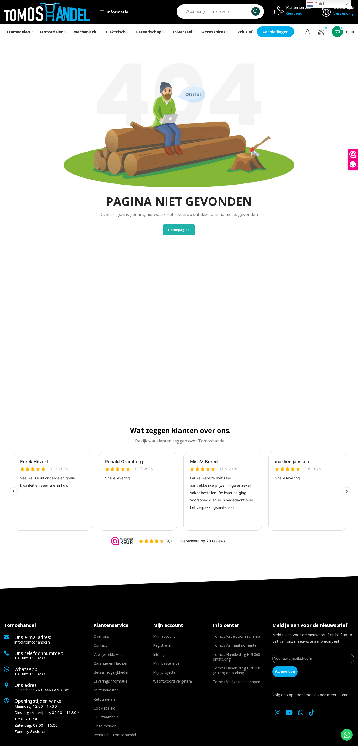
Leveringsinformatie (110, 681)
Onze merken (105, 725)
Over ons (101, 636)
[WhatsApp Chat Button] (347, 735)
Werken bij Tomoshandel (115, 734)
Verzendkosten (106, 690)
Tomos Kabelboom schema (236, 636)
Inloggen (160, 654)
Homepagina (179, 229)
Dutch (319, 4)
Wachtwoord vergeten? (172, 681)
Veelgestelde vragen (111, 654)
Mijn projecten (165, 672)
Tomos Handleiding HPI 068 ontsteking (236, 657)
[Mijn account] (307, 31)
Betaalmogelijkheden (111, 672)
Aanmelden (285, 671)
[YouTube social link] (289, 713)
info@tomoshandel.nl (32, 642)
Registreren (162, 645)
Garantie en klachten (111, 663)
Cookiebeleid (104, 708)
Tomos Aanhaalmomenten (236, 645)
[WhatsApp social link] (300, 713)
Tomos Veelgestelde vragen (236, 681)
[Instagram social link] (277, 713)
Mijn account (164, 636)
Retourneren (104, 699)
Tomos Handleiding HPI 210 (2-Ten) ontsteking (236, 670)
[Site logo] (47, 11)
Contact (100, 645)
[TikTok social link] (311, 713)
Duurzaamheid (106, 717)
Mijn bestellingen (167, 663)
